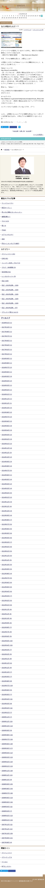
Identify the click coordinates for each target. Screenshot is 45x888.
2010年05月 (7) (7, 694)
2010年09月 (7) (7, 676)
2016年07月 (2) (7, 367)
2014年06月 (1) (7, 475)
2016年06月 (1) (7, 372)
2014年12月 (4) (7, 448)
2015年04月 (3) (7, 430)
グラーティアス (7, 857)
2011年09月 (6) (7, 623)
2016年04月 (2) (7, 381)
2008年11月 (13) (7, 775)
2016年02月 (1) (7, 390)
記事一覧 (22, 131)
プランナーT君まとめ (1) (10, 312)
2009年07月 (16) (7, 739)
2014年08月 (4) (7, 466)
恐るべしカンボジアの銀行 (10, 243)
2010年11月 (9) (7, 667)
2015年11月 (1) (7, 403)
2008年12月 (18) (7, 771)
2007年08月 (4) (7, 842)
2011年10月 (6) (7, 618)
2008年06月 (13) (7, 797)
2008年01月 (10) (7, 820)
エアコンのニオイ (7, 234)
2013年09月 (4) (7, 515)
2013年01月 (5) (7, 551)
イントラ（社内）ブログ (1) (11, 263)
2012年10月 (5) (7, 564)
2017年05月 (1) (7, 340)
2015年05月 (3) (7, 426)
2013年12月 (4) (7, 502)
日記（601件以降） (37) (10, 308)
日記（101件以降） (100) (10, 285)
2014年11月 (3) (7, 452)
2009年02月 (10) (7, 762)
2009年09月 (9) (7, 730)
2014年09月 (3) (7, 461)
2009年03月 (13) (7, 757)
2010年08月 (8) (7, 681)
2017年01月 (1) (7, 354)
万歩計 (4, 230)
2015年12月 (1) (7, 399)
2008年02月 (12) (7, 815)
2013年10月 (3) (7, 511)
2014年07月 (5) (7, 470)
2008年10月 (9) (7, 779)
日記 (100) (5, 281)
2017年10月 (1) (7, 327)
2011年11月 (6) (7, 614)
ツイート (5, 127)
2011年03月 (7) (7, 650)
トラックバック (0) (38, 29)
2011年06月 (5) (7, 636)
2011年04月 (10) (7, 645)
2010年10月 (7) (7, 672)
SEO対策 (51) (6, 272)
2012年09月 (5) (7, 569)
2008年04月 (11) (7, 806)
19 (41, 16)
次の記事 (28, 131)
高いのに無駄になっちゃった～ (12, 212)
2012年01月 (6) (7, 605)
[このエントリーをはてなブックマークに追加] (19, 126)
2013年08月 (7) (7, 520)
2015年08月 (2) (7, 412)
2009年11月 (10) (7, 721)
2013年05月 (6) (7, 533)
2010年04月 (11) (7, 699)
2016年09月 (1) (7, 358)
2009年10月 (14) (7, 726)
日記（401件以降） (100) (10, 299)
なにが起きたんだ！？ (10, 26)
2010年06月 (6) (7, 690)
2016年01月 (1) (7, 394)
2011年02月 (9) (7, 654)
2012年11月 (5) (7, 560)
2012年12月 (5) (7, 555)
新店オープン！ (7, 207)
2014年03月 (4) (7, 488)
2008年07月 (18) (7, 793)
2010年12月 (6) (7, 663)
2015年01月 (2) (7, 443)
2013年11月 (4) (7, 506)
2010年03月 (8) (7, 703)
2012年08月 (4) (7, 573)
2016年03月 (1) (7, 385)
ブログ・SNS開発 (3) (9, 267)
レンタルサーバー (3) (9, 276)
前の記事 (15, 131)
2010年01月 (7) (7, 712)
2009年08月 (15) (7, 735)
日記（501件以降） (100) (10, 303)
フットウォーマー (7, 203)
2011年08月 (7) (7, 627)
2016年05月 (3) (7, 376)
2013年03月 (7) (7, 542)
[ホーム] (1, 149)
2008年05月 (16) (7, 802)
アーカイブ (5, 318)
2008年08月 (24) (7, 788)
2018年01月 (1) (7, 323)
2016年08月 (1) (7, 363)
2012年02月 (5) (7, 600)
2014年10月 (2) (7, 457)
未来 (3, 239)
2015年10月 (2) (7, 408)
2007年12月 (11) (7, 824)
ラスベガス (5, 221)
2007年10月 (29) (7, 833)
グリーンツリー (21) (8, 254)
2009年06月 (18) (7, 744)
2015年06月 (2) (7, 421)
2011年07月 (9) (7, 632)
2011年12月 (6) (7, 609)
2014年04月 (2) (7, 484)
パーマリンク (27, 29)
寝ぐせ (4, 225)
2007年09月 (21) (7, 838)
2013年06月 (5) (7, 529)
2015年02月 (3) (7, 439)
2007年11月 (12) (7, 829)
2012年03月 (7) (7, 596)
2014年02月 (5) (7, 493)
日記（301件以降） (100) (10, 294)
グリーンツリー (7, 853)
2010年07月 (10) (7, 685)
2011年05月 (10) (7, 641)
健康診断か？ (6, 216)
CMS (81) (5, 258)
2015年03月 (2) (7, 435)
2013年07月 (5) (7, 524)
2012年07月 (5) (7, 578)
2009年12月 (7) (7, 717)
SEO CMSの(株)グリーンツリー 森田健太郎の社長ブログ (17, 881)
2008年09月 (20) (7, 784)
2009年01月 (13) (7, 766)
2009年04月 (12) (7, 753)
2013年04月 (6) (7, 538)
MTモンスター (6, 866)
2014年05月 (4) (7, 479)
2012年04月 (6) (7, 591)
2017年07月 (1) (7, 336)
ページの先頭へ (38, 134)
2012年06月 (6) (7, 582)
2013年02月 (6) (7, 547)
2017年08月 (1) (7, 331)
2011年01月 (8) (7, 659)
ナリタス (5, 862)
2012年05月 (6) (7, 587)
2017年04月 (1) (7, 345)
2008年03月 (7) (7, 811)
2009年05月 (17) (7, 748)
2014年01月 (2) (7, 497)
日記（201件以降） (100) (10, 290)
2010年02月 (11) (7, 708)
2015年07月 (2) (7, 417)
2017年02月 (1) (7, 349)
